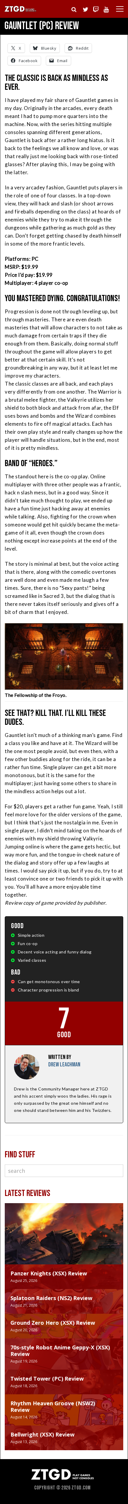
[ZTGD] (20, 11)
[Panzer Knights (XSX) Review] (64, 1239)
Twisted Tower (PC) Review (47, 1378)
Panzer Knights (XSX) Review (48, 1273)
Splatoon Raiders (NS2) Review (51, 1298)
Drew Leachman (64, 1064)
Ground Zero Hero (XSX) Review (52, 1322)
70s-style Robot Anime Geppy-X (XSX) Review (60, 1350)
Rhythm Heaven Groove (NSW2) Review (52, 1406)
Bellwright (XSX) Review (42, 1434)
